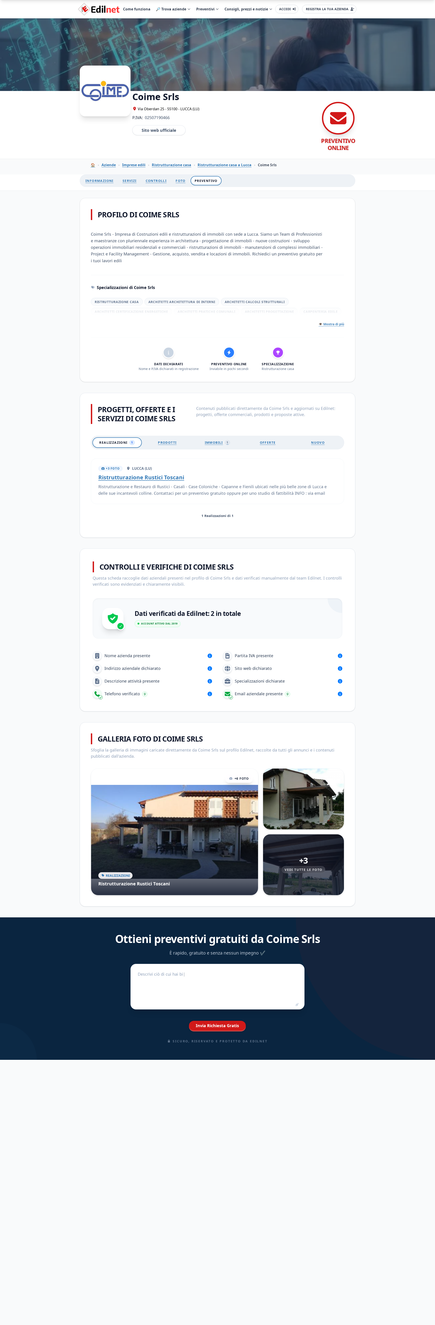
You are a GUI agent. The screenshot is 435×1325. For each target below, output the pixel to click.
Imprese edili (133, 165)
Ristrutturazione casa (171, 165)
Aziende (109, 165)
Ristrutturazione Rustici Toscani (141, 477)
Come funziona (136, 9)
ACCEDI (285, 9)
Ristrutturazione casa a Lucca (224, 165)
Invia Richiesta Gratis (217, 1025)
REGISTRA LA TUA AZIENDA (327, 9)
